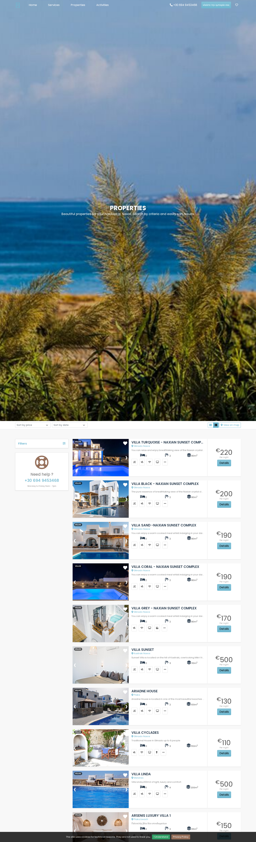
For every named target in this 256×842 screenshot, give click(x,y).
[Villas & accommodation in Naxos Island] (17, 5)
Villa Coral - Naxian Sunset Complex (165, 566)
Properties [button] (78, 5)
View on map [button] (231, 425)
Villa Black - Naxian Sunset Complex (165, 483)
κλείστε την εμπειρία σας (216, 5)
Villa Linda (141, 774)
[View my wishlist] (236, 5)
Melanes (138, 777)
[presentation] (74, 457)
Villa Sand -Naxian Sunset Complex (163, 525)
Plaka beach (140, 819)
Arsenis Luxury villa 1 (151, 815)
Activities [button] (102, 5)
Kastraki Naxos (141, 653)
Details (224, 463)
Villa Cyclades (145, 732)
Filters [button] (22, 443)
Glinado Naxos (141, 446)
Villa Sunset (142, 649)
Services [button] (54, 5)
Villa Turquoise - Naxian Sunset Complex (169, 442)
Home (33, 5)
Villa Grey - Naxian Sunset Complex (164, 608)
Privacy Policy (180, 837)
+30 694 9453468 (185, 5)
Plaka (136, 694)
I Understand (161, 837)
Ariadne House (144, 691)
